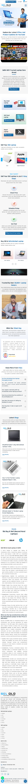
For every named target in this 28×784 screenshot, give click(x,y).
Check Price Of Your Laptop (13, 233)
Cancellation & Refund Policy (8, 759)
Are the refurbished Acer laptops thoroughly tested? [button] (10, 379)
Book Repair (8, 135)
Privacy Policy (5, 755)
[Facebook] (2, 774)
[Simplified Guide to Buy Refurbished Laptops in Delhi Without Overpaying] (14, 434)
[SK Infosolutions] (6, 5)
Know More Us (13, 89)
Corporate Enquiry (10, 1)
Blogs (3, 746)
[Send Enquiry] (2, 781)
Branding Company (14, 782)
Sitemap (4, 752)
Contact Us (4, 750)
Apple (3, 713)
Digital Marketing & (5, 782)
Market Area (5, 748)
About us (4, 743)
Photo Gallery (5, 745)
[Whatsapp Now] (2, 777)
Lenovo (3, 719)
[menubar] (25, 5)
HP (2, 715)
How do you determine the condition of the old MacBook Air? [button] (12, 396)
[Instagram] (5, 774)
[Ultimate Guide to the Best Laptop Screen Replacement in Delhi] (14, 501)
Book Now (7, 106)
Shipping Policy (5, 757)
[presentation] (2, 159)
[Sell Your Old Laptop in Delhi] (14, 18)
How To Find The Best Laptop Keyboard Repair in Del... (11, 479)
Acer (3, 720)
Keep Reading (5, 454)
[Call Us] (25, 781)
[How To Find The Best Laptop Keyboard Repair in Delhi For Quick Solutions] (14, 468)
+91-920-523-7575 (10, 764)
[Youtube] (8, 774)
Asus (3, 722)
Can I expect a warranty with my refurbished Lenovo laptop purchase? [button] (12, 390)
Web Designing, (15, 780)
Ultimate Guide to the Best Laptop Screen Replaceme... (12, 512)
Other (3, 738)
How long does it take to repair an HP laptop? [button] (12, 406)
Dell (3, 717)
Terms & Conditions (6, 754)
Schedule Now (8, 120)
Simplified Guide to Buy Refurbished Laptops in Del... (13, 446)
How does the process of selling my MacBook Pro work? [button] (11, 401)
